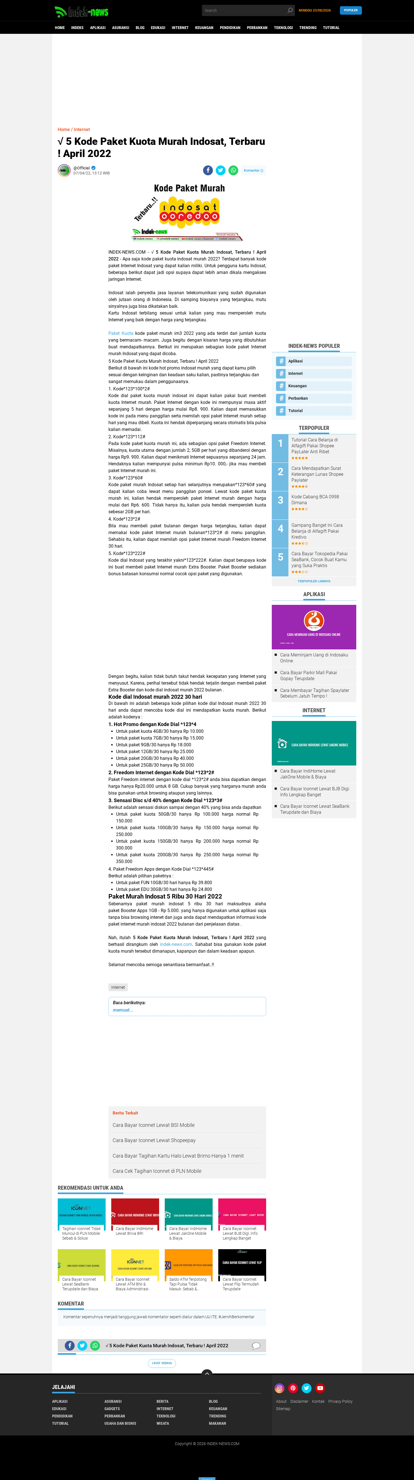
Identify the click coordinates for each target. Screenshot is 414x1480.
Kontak (318, 1401)
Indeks (77, 27)
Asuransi (120, 27)
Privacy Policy (340, 1401)
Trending (308, 27)
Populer (351, 10)
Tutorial (331, 27)
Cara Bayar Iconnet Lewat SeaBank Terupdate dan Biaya (315, 809)
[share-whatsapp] (233, 170)
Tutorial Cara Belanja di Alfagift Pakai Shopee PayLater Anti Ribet (314, 445)
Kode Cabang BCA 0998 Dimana (315, 499)
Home (60, 27)
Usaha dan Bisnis (120, 1423)
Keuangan (204, 27)
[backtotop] (207, 1375)
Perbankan (257, 27)
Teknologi (283, 27)
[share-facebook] (208, 170)
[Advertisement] (207, 77)
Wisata (163, 1423)
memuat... (123, 1010)
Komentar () (253, 170)
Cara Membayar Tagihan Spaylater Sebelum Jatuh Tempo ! (314, 693)
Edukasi (158, 27)
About (281, 1401)
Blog (140, 27)
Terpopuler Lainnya (314, 581)
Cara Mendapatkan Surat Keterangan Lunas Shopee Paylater (317, 474)
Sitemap (283, 1408)
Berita (162, 1401)
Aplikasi (98, 27)
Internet (180, 27)
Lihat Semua (162, 1363)
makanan (217, 1423)
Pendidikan (230, 27)
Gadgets (112, 1408)
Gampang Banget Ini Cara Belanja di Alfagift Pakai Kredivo (317, 531)
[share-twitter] (221, 170)
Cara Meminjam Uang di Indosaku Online (314, 657)
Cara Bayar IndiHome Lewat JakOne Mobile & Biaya (307, 774)
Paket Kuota (120, 333)
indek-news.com (176, 944)
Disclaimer (299, 1401)
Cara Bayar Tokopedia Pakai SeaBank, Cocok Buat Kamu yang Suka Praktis (319, 559)
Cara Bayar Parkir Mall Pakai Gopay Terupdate (308, 675)
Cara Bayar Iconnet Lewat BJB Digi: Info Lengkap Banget (315, 791)
